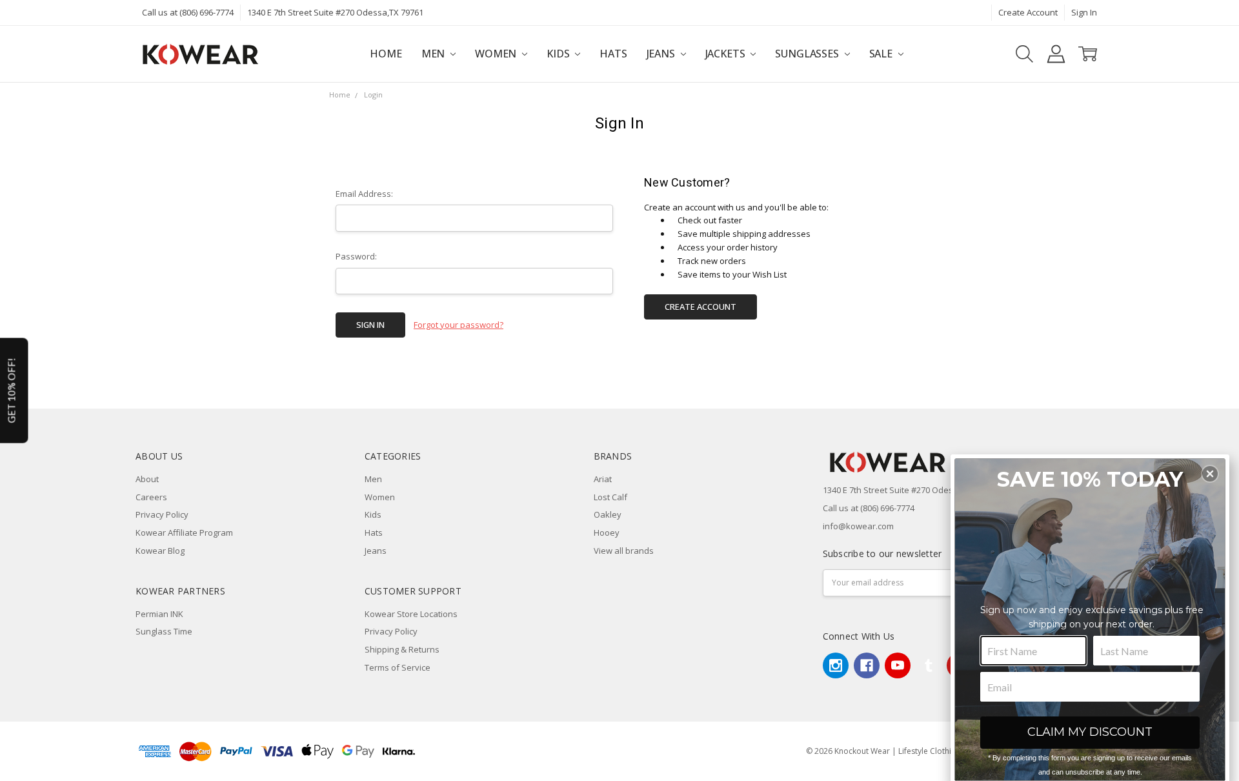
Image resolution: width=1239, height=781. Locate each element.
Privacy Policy (162, 514)
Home (385, 53)
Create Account (1028, 12)
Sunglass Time (164, 631)
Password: (356, 256)
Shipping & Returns (402, 649)
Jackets (726, 53)
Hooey (607, 532)
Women (497, 53)
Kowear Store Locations (411, 614)
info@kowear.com (858, 526)
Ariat (603, 479)
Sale (882, 53)
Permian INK (159, 614)
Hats (613, 53)
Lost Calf (610, 497)
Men (434, 53)
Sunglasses (808, 53)
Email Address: (364, 193)
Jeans (662, 53)
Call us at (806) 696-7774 (188, 12)
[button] (1210, 474)
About (147, 479)
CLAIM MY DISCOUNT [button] (1090, 732)
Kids (559, 53)
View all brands (624, 550)
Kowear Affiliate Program (184, 532)
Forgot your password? (458, 324)
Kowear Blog (160, 550)
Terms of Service (397, 667)
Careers (151, 497)
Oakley (607, 514)
